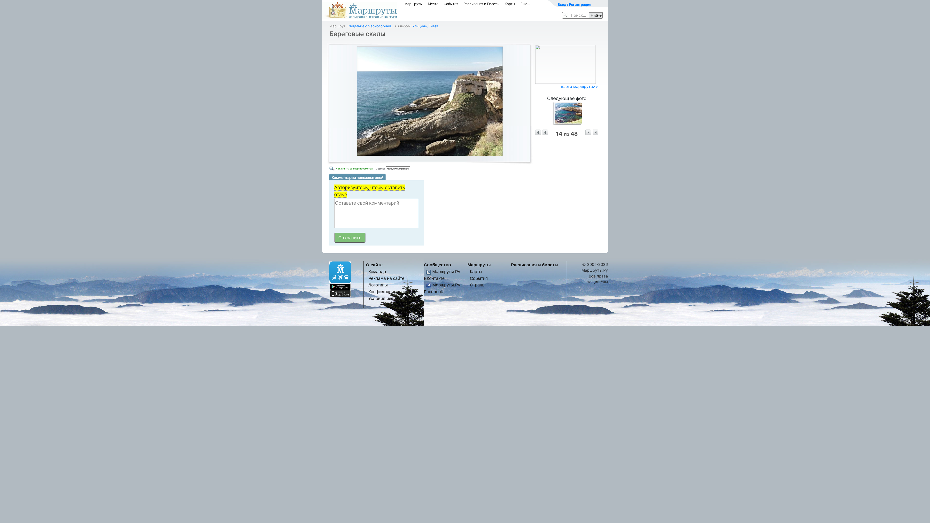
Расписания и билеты (534, 264)
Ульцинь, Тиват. (425, 26)
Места (433, 4)
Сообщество (437, 264)
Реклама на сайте (386, 278)
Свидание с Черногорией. (370, 26)
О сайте (374, 264)
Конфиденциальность (390, 291)
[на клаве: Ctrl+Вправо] (588, 133)
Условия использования (392, 298)
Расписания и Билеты (481, 4)
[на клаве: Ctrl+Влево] (545, 133)
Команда (377, 271)
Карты (510, 4)
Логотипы (378, 284)
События (451, 4)
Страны (477, 284)
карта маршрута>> (579, 86)
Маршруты (413, 4)
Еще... (525, 4)
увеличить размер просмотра (354, 168)
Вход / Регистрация (574, 4)
